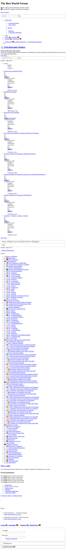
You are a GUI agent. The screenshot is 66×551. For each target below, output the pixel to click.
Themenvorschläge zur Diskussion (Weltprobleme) (18, 195)
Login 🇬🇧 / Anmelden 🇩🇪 (9, 525)
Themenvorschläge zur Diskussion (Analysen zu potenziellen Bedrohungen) (24, 174)
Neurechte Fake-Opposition (11, 112)
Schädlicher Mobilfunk (10, 92)
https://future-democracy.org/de (12, 519)
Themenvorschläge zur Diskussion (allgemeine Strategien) (20, 154)
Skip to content (5, 12)
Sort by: (16, 241)
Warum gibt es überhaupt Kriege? (13, 71)
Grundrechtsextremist (10, 118)
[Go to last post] (8, 88)
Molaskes (6, 77)
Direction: (29, 241)
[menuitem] (13, 23)
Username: (5, 530)
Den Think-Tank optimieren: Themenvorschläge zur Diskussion (21, 133)
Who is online (5, 466)
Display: (4, 241)
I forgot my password (11, 538)
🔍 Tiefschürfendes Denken (13, 47)
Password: (5, 535)
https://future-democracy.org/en (12, 514)
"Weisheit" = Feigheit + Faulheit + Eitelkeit (16, 216)
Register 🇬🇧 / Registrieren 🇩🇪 (30, 525)
